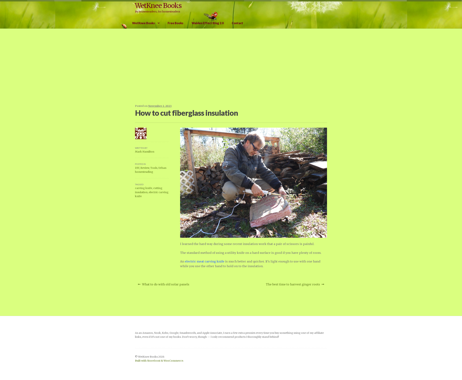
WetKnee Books (158, 6)
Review (144, 168)
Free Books (175, 23)
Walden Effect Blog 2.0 (208, 23)
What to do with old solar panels (165, 285)
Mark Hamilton (144, 151)
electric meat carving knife (204, 261)
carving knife (143, 188)
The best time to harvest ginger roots (293, 285)
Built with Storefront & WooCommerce (159, 360)
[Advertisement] (231, 66)
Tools (153, 168)
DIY (137, 168)
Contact (237, 23)
